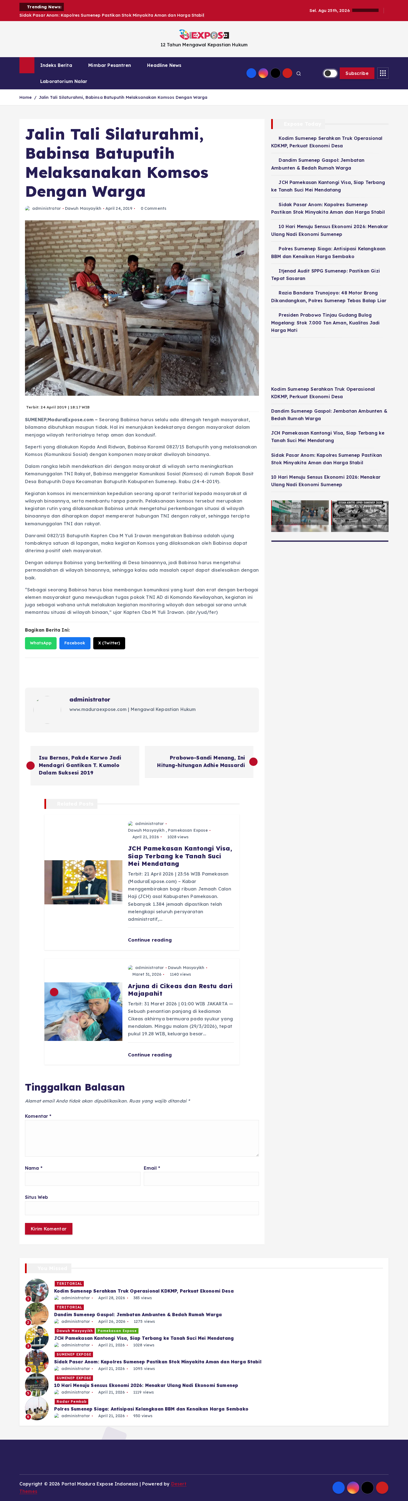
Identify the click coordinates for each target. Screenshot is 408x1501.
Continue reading (150, 940)
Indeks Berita (56, 65)
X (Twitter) (109, 642)
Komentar (38, 1116)
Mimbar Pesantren (109, 65)
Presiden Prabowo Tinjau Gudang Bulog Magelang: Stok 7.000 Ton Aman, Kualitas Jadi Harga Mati (325, 322)
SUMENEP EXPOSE (74, 1354)
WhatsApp (41, 642)
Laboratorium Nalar (63, 81)
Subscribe (357, 73)
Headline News (164, 65)
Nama (33, 1168)
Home (25, 97)
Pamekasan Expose (188, 830)
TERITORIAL (69, 1283)
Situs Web (36, 1197)
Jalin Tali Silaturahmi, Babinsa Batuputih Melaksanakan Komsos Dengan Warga (123, 97)
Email (152, 1168)
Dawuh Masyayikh (83, 208)
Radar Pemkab (72, 1401)
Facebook (74, 642)
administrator (46, 208)
